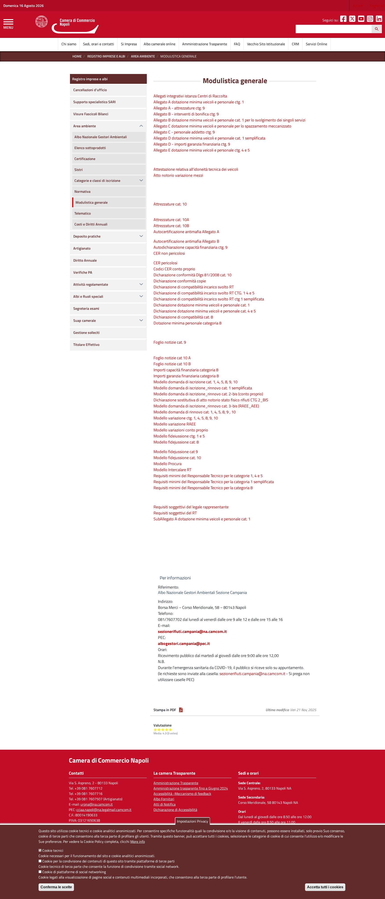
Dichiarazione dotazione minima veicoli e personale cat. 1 (202, 305)
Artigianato (81, 248)
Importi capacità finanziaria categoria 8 (186, 370)
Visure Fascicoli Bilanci (90, 114)
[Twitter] (353, 20)
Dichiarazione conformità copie (180, 281)
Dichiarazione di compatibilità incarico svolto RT (194, 287)
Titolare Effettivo (86, 344)
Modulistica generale (92, 202)
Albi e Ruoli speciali (88, 296)
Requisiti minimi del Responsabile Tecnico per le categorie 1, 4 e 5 (208, 476)
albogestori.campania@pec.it (184, 643)
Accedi (358, 5)
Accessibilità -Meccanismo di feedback (182, 793)
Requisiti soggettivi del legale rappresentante (191, 507)
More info (137, 841)
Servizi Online (316, 44)
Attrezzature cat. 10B (171, 226)
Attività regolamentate (90, 284)
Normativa (82, 191)
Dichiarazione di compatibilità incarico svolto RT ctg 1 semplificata (209, 299)
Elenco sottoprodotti (90, 147)
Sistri (78, 169)
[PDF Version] (181, 709)
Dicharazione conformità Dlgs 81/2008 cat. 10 (192, 275)
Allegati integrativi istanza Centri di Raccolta (190, 96)
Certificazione (84, 158)
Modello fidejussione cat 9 (176, 452)
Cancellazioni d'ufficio (90, 89)
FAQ (237, 44)
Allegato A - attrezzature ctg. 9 (179, 108)
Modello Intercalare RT (172, 470)
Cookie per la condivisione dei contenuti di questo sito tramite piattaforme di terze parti (108, 861)
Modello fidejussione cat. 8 (176, 442)
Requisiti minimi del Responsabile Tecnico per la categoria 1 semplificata (214, 482)
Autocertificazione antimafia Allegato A (186, 232)
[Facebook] (344, 20)
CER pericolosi (165, 263)
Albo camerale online (159, 44)
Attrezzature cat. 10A (171, 220)
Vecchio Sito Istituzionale (266, 44)
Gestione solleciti (86, 332)
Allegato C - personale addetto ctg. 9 (184, 132)
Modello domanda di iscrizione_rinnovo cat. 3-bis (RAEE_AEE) (206, 406)
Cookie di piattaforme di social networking (74, 871)
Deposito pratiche (86, 236)
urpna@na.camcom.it (96, 804)
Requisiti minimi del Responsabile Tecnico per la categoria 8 (203, 488)
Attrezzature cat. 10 (170, 204)
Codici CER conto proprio (174, 269)
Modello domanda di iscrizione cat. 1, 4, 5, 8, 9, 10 (196, 382)
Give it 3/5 (163, 729)
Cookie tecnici (52, 850)
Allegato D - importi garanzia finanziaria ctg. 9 (192, 144)
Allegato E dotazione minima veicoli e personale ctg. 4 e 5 (202, 150)
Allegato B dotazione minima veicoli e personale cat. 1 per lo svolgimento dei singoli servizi (229, 120)
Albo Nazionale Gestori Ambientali (100, 137)
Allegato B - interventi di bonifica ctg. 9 (186, 114)
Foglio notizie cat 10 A (172, 358)
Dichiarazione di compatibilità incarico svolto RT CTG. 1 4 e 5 (204, 293)
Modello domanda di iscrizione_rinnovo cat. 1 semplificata (203, 388)
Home (77, 56)
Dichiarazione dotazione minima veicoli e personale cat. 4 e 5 (205, 311)
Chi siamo (68, 44)
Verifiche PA (82, 272)
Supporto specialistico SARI (94, 102)
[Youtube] (362, 20)
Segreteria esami (86, 308)
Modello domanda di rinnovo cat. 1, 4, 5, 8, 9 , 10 (195, 412)
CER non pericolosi (169, 253)
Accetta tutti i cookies (325, 887)
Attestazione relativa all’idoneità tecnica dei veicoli (196, 169)
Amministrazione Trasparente (204, 44)
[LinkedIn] (380, 20)
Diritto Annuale (85, 260)
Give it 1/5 (155, 729)
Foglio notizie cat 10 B (172, 364)
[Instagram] (371, 20)
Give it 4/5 (167, 729)
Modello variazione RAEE (175, 424)
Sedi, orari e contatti (98, 44)
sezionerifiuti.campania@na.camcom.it (192, 631)
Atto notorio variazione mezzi (178, 175)
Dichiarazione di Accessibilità (175, 809)
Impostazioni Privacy (192, 821)
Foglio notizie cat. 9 (170, 342)
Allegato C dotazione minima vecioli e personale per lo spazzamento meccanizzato (222, 126)
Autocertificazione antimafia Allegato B (186, 241)
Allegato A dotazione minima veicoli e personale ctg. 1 (199, 102)
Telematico (82, 213)
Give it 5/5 (170, 729)
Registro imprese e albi (106, 56)
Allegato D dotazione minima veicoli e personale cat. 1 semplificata (209, 138)
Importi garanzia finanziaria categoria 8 (186, 376)
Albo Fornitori (164, 799)
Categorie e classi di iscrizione (97, 180)
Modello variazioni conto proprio (181, 430)
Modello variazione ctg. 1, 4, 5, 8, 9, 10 (186, 418)
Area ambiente (143, 56)
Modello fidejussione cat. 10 (177, 458)
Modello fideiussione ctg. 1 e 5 (179, 436)
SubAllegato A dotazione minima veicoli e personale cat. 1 (202, 519)
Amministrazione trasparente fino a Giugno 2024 (191, 788)
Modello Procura (168, 464)
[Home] (66, 24)
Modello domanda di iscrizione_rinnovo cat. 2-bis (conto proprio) (208, 394)
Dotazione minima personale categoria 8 (187, 323)
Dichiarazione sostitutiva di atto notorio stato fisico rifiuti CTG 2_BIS (211, 400)
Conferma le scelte (56, 887)
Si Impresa (129, 44)
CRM (295, 44)
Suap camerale (84, 320)
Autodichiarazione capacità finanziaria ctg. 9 (190, 247)
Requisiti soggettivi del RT (175, 513)
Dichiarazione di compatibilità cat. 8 (183, 317)
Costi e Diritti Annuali (90, 224)
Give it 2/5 (159, 729)
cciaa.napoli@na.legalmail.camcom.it (103, 809)
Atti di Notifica (165, 804)
